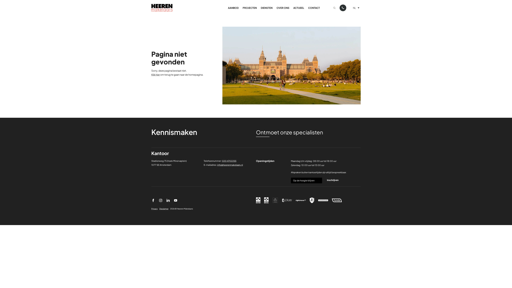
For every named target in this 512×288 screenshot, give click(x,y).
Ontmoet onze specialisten (289, 132)
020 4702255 (229, 160)
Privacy (154, 208)
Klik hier (155, 74)
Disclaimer (164, 208)
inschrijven (333, 180)
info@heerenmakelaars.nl (230, 164)
